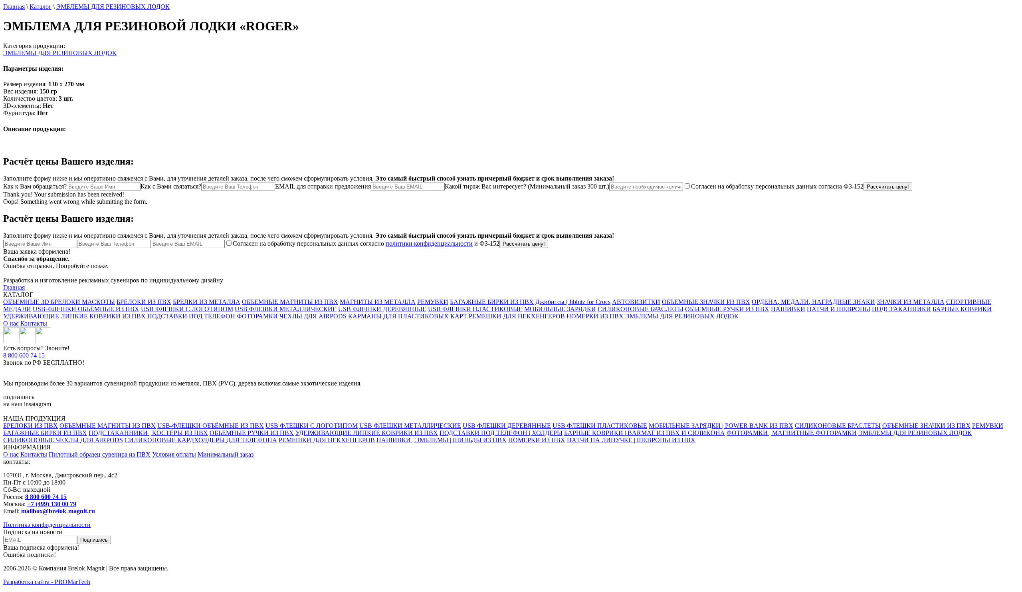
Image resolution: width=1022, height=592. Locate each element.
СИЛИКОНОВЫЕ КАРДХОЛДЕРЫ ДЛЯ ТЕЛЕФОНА (201, 440)
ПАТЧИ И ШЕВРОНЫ (838, 309)
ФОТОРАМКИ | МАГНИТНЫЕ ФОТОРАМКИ (792, 432)
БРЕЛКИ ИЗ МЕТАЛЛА (206, 301)
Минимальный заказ (226, 454)
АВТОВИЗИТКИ (636, 301)
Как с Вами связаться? (171, 186)
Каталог (40, 6)
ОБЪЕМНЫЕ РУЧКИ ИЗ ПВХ (727, 309)
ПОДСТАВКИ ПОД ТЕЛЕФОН (191, 316)
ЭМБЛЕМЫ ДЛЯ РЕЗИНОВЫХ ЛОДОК (113, 6)
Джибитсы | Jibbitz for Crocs (572, 301)
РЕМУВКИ (432, 301)
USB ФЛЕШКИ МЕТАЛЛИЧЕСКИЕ (286, 309)
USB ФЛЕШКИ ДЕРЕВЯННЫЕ (382, 309)
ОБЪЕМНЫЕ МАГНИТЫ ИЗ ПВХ (290, 301)
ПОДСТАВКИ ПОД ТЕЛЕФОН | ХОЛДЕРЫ (501, 432)
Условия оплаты (174, 454)
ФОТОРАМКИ (257, 316)
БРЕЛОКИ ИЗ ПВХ (144, 301)
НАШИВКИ (788, 309)
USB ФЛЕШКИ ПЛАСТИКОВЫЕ (475, 309)
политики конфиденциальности (429, 243)
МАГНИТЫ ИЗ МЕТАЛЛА (378, 301)
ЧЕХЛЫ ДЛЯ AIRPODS (313, 316)
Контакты (33, 323)
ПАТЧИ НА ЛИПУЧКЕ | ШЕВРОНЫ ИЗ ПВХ (631, 440)
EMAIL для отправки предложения (323, 186)
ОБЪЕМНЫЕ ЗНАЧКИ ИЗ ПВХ (706, 301)
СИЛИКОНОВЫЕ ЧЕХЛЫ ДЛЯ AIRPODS (63, 440)
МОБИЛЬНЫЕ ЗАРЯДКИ (560, 309)
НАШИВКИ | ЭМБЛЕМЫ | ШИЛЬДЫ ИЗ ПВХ (441, 440)
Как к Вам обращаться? (35, 186)
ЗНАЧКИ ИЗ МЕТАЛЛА (911, 301)
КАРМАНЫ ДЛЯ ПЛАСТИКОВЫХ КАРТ (407, 316)
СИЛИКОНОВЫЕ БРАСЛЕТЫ (640, 309)
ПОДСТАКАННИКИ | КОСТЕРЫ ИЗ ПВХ (148, 432)
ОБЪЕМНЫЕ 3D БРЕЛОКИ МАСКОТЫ (59, 301)
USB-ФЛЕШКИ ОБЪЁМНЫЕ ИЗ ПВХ (86, 309)
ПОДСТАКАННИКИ (901, 309)
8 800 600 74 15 (24, 355)
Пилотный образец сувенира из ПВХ (100, 454)
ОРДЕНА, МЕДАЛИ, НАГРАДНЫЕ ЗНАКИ (813, 301)
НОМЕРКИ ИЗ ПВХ (595, 316)
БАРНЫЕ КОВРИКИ (962, 309)
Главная (14, 6)
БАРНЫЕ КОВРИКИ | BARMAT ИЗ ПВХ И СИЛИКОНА (644, 432)
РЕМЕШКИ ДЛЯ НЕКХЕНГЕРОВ (517, 316)
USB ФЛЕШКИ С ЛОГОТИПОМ (187, 309)
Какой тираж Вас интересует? (527, 186)
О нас (11, 323)
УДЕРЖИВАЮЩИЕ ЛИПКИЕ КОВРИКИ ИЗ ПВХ (74, 316)
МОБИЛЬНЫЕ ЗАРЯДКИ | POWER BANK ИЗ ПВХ (721, 425)
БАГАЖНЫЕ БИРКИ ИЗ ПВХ (492, 301)
